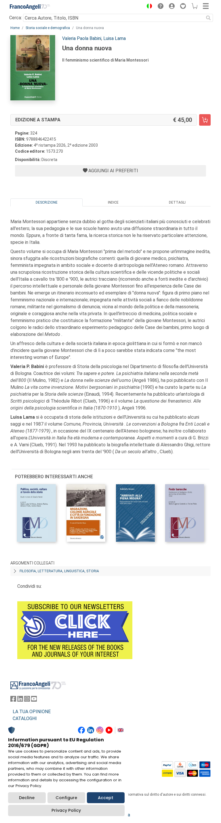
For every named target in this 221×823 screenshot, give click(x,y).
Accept (105, 798)
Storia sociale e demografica (48, 28)
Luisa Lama (114, 38)
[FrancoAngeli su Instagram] (27, 700)
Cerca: (15, 17)
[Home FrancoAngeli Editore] (30, 7)
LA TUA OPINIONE (32, 711)
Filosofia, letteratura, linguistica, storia (59, 571)
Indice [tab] (113, 202)
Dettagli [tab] (177, 202)
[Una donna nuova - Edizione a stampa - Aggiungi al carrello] (205, 120)
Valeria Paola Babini (81, 38)
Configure (66, 798)
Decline (27, 798)
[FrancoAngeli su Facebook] (13, 700)
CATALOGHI (25, 718)
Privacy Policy (66, 810)
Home (15, 28)
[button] (148, 7)
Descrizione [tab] (47, 202)
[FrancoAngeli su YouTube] (34, 700)
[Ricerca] (208, 18)
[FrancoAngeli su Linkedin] (20, 700)
